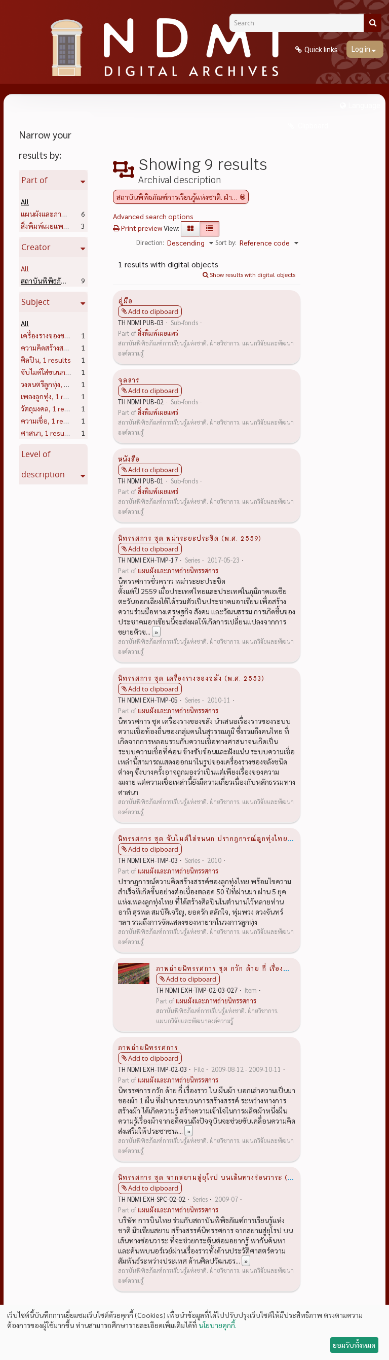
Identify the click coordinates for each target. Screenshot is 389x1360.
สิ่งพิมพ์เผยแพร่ (60, 225)
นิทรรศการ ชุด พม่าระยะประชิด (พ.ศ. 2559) (189, 538)
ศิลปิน (46, 359)
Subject (35, 301)
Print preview (141, 227)
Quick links (321, 50)
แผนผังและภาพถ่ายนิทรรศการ (178, 571)
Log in (362, 49)
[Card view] (190, 228)
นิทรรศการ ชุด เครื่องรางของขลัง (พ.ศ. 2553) (191, 678)
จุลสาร (128, 379)
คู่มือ (125, 300)
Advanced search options (153, 216)
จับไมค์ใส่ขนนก (59, 371)
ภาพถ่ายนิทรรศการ (148, 1047)
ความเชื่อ (50, 420)
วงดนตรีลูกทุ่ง (56, 384)
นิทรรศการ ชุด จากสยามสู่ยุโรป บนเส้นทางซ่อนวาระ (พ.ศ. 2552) (221, 1177)
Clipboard (312, 126)
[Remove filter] (242, 197)
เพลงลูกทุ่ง (52, 396)
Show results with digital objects (251, 274)
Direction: (150, 242)
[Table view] (209, 228)
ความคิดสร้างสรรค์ (64, 347)
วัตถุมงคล (51, 408)
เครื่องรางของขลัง (62, 335)
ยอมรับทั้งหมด (354, 1344)
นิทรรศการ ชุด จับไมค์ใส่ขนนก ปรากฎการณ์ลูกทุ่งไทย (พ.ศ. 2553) (224, 838)
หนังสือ (129, 459)
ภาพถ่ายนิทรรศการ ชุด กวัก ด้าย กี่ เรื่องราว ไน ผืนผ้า (240, 968)
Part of (34, 180)
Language (364, 105)
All (25, 201)
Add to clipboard (153, 311)
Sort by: (226, 242)
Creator (36, 247)
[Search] (372, 23)
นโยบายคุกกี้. (218, 1325)
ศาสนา (47, 432)
